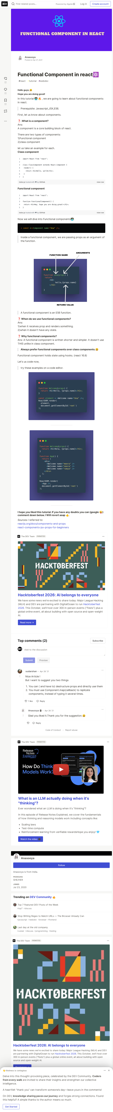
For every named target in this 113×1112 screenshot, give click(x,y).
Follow (61, 865)
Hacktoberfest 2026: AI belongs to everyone (58, 595)
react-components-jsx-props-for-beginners (43, 527)
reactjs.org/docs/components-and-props (42, 523)
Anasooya (30, 57)
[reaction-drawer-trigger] (5, 80)
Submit (29, 660)
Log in (83, 3)
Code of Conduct (53, 730)
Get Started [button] (11, 1106)
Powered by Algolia (64, 4)
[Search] (13, 3)
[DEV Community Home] (4, 4)
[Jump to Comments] (5, 90)
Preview (43, 660)
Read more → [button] (27, 622)
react (22, 81)
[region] (61, 168)
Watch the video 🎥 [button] (30, 839)
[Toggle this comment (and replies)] (20, 676)
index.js (22, 182)
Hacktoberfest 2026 (65, 1053)
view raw (100, 182)
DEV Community (41, 897)
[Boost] (5, 111)
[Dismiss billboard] (109, 1070)
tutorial (32, 81)
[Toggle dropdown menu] (103, 536)
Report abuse (71, 730)
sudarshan (31, 671)
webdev (43, 81)
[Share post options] (5, 121)
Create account (100, 3)
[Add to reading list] (5, 101)
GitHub (42, 182)
